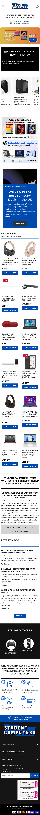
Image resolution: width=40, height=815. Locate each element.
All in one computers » (9, 99)
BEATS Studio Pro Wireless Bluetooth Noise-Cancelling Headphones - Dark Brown (8, 414)
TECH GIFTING (27, 97)
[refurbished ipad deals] (20, 127)
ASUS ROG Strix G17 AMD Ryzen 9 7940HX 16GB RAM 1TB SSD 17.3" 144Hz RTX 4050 (30, 413)
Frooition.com (22, 808)
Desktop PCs (8, 97)
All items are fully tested (20, 719)
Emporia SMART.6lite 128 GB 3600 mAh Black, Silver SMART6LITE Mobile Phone (29, 375)
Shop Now (33, 39)
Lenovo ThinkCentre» (9, 101)
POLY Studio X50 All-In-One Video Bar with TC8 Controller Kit (29, 298)
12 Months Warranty (22, 21)
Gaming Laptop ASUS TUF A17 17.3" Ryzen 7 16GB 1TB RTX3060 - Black (9, 453)
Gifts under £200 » (27, 101)
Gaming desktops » (9, 103)
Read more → (6, 564)
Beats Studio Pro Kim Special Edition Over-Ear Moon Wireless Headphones (29, 261)
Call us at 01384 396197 (20, 531)
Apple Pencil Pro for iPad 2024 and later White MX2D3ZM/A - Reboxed (9, 299)
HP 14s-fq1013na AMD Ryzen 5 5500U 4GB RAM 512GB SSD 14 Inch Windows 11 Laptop (30, 454)
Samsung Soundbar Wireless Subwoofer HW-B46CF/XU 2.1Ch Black (9, 374)
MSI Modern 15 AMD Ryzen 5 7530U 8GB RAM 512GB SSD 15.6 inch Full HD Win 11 (29, 336)
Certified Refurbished (22, 717)
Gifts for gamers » (27, 104)
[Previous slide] (2, 92)
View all (20, 615)
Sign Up (34, 776)
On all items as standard (21, 23)
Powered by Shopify (27, 806)
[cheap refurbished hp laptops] (20, 151)
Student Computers (15, 806)
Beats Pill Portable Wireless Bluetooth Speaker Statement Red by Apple (8, 336)
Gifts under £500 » (27, 99)
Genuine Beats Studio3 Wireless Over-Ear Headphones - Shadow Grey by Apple (10, 261)
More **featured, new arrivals (11, 236)
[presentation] (2, 645)
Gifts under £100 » (27, 102)
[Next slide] (37, 92)
